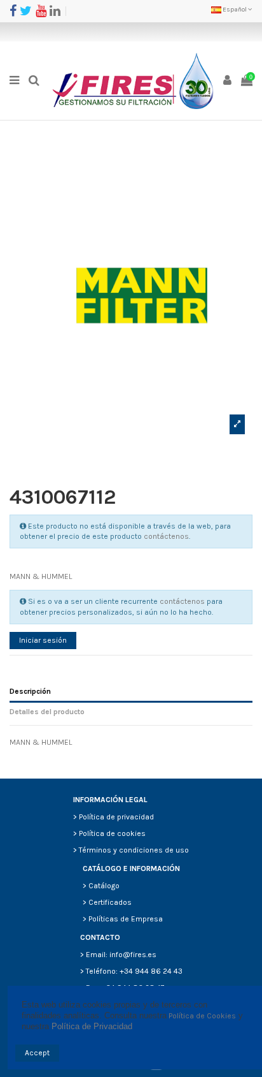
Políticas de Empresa (125, 918)
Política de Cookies (202, 1015)
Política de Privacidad (92, 1026)
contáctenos (166, 536)
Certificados (110, 902)
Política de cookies (112, 833)
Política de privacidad (116, 816)
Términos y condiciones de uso (134, 850)
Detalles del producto (47, 711)
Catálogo (104, 885)
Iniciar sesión (43, 640)
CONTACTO (100, 937)
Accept (37, 1052)
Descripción (30, 691)
